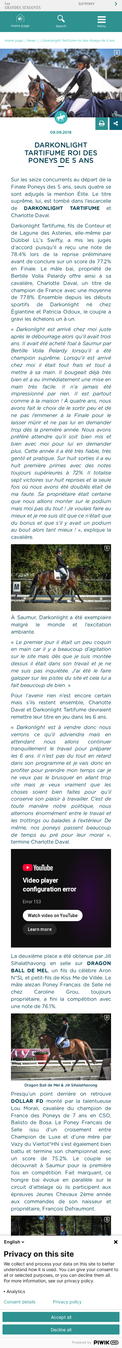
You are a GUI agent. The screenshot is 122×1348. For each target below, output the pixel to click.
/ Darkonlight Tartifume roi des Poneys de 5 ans (77, 40)
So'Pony (87, 4)
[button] (61, 21)
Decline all (61, 1329)
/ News (30, 40)
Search (61, 26)
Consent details (19, 1301)
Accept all (61, 1317)
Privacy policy (67, 1301)
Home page (20, 26)
